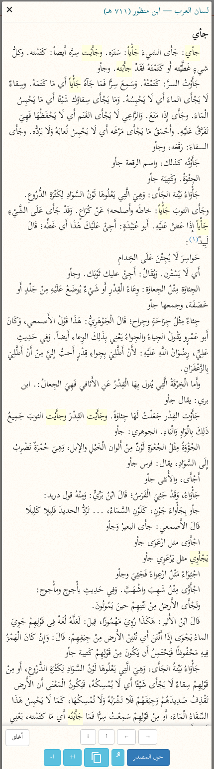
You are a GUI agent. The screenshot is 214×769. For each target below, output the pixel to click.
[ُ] (118, 757)
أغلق (17, 738)
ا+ (73, 757)
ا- (53, 757)
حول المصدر (149, 757)
